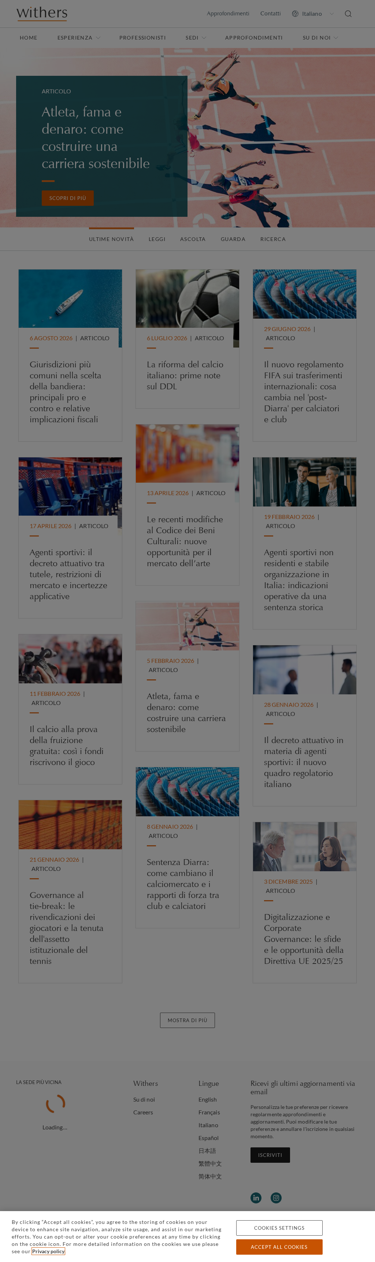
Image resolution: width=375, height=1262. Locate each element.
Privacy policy (48, 1251)
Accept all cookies (279, 1247)
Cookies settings (279, 1228)
